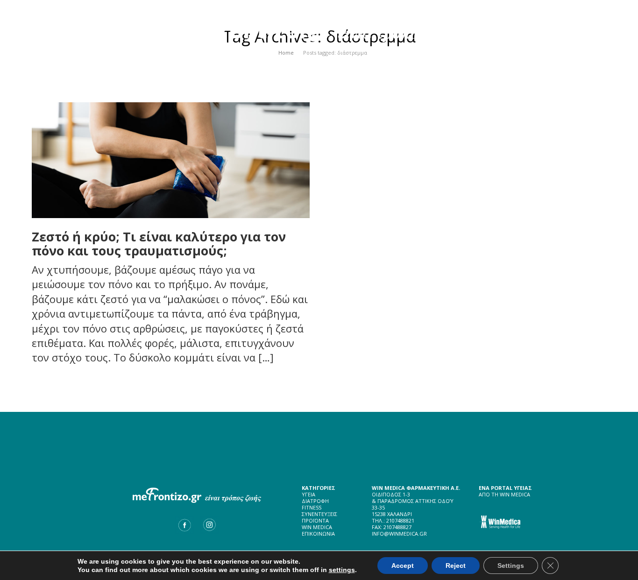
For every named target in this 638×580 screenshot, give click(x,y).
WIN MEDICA (317, 526)
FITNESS (311, 507)
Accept (402, 565)
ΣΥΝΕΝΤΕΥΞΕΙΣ (319, 513)
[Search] (586, 60)
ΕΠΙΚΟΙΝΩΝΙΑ (318, 533)
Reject (456, 565)
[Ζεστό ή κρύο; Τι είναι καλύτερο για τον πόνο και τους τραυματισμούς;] (171, 160)
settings (342, 569)
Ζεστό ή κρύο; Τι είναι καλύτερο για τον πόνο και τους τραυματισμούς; (159, 243)
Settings (510, 565)
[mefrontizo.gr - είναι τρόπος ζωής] (319, 26)
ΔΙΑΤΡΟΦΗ (315, 500)
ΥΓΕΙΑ (308, 494)
